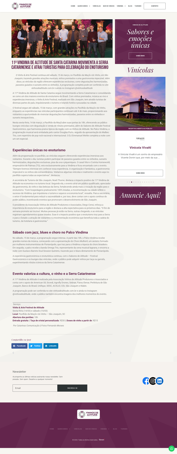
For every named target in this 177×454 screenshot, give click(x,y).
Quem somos (83, 6)
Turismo (138, 6)
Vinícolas (97, 6)
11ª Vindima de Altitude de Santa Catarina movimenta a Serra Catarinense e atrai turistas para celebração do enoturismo (59, 65)
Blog (130, 6)
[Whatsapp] (172, 449)
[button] (19, 346)
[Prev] (36, 353)
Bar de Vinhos (108, 6)
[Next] (87, 353)
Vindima (120, 6)
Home (73, 6)
